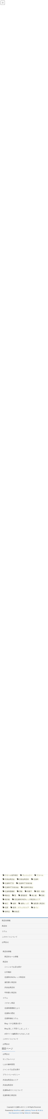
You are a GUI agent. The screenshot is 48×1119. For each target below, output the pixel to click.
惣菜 (42, 895)
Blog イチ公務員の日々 (13, 1023)
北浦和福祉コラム (11, 1018)
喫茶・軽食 (41, 891)
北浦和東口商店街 (9, 1095)
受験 (20, 891)
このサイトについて (9, 937)
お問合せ (5, 942)
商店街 (4, 926)
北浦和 (35, 879)
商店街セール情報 (11, 957)
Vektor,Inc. (27, 1113)
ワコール (40, 875)
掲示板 (7, 899)
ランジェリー (27, 875)
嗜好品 (7, 895)
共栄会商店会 (10, 879)
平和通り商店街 (10, 993)
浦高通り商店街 (39, 903)
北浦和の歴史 (9, 1013)
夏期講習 (24, 895)
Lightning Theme (30, 1110)
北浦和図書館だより (12, 1008)
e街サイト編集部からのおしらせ (17, 1034)
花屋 (6, 907)
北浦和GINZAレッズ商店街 (14, 977)
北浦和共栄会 (28, 887)
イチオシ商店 (9, 1003)
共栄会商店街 (24, 879)
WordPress (17, 1110)
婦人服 (34, 895)
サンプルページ (9, 1059)
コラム (4, 931)
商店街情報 (6, 921)
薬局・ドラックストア (21, 907)
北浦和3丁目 (9, 883)
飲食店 (16, 911)
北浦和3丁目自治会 (12, 887)
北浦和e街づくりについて (13, 1090)
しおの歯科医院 (9, 1064)
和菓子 (29, 891)
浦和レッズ (25, 903)
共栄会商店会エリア (10, 1080)
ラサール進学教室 (11, 875)
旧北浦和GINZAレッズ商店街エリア (27, 899)
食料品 (7, 911)
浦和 (14, 903)
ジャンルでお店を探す (13, 967)
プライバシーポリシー (11, 1075)
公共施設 (7, 972)
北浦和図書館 (10, 891)
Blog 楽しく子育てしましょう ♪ (16, 1029)
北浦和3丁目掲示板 (25, 883)
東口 (6, 903)
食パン (35, 907)
